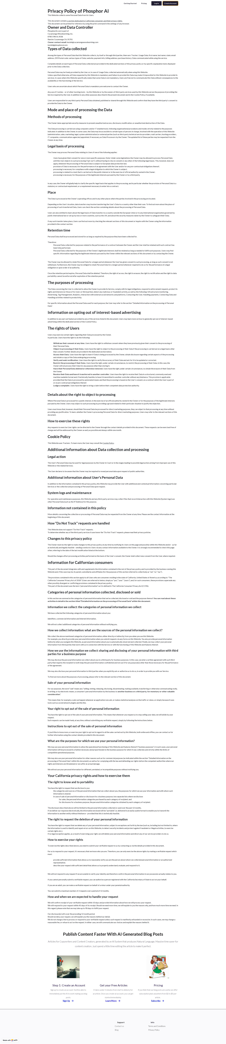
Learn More (111, 1001)
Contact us (119, 1026)
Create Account (170, 3)
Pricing (144, 3)
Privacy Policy (153, 1030)
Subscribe (156, 1001)
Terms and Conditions (156, 1026)
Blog (117, 1030)
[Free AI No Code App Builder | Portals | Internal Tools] (10, 1040)
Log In (156, 3)
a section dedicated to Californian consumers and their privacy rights (94, 21)
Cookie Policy (108, 443)
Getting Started (130, 3)
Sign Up (66, 1001)
